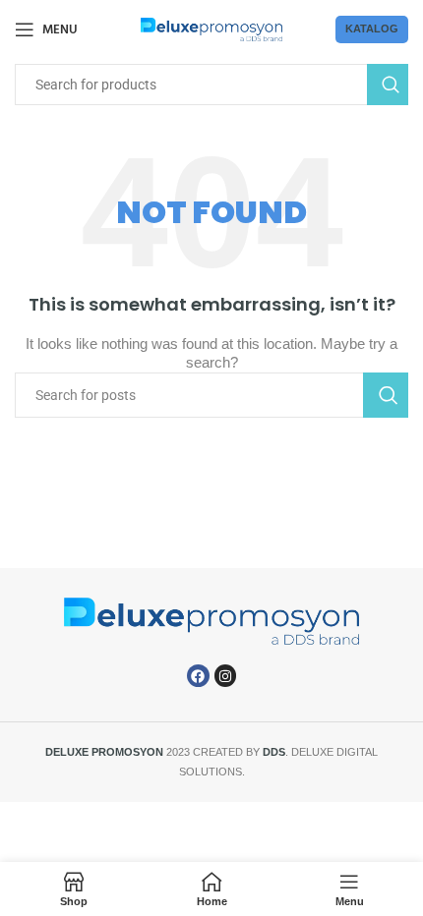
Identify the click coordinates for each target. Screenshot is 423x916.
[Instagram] (225, 675)
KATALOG (371, 28)
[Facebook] (198, 675)
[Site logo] (212, 28)
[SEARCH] (387, 84)
